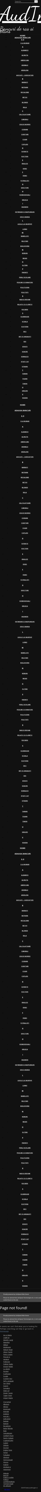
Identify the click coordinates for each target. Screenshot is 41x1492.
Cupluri (25, 144)
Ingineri (24, 207)
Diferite (25, 152)
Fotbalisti (25, 181)
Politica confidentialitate (9, 1481)
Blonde (25, 102)
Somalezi (25, 357)
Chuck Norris (25, 124)
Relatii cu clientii (24, 304)
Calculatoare (25, 114)
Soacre (25, 352)
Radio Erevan (24, 300)
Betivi (25, 97)
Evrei (25, 169)
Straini (25, 367)
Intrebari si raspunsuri (25, 212)
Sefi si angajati (25, 337)
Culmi (25, 139)
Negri (25, 258)
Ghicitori (25, 188)
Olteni (25, 265)
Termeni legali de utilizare (8, 1485)
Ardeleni (24, 70)
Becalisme (25, 92)
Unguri (25, 391)
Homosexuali (24, 195)
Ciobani (25, 129)
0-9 (22, 40)
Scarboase (25, 317)
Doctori (24, 156)
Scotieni (24, 327)
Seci (24, 332)
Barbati (25, 82)
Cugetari (25, 134)
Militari (25, 241)
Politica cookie (8, 1477)
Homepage (4, 1331)
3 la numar (24, 43)
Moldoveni (24, 246)
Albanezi (24, 50)
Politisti (25, 292)
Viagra (25, 398)
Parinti (25, 272)
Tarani (25, 374)
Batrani (25, 87)
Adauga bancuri (23, 37)
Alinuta (25, 55)
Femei (25, 176)
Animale (25, 65)
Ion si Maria (25, 217)
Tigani (25, 379)
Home (22, 35)
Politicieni (24, 287)
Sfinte (25, 347)
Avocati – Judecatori (25, 75)
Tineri (24, 384)
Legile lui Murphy (25, 224)
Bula (25, 107)
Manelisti (25, 236)
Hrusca (25, 200)
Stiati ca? (25, 362)
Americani (25, 60)
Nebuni (25, 253)
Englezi (25, 164)
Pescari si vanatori (25, 282)
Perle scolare (25, 277)
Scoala (25, 322)
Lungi (25, 229)
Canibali (24, 119)
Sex (25, 342)
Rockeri (25, 309)
